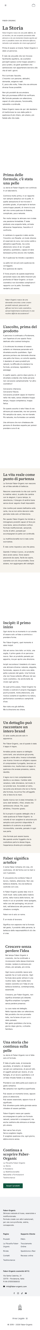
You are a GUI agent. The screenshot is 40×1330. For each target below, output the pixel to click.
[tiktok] (22, 1293)
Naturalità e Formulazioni (13, 1175)
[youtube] (26, 1293)
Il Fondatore (8, 1169)
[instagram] (18, 1293)
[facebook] (14, 1293)
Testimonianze (9, 1178)
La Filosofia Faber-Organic (14, 1163)
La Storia (7, 1166)
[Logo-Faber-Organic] (20, 3)
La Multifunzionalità (11, 1172)
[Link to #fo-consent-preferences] (20, 1308)
